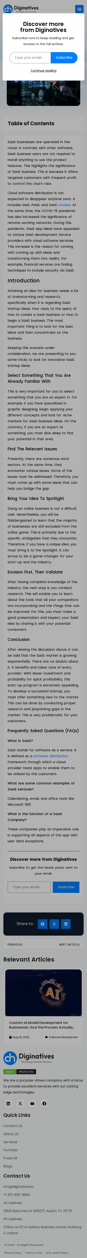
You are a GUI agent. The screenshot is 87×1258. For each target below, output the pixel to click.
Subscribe (64, 57)
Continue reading (43, 70)
